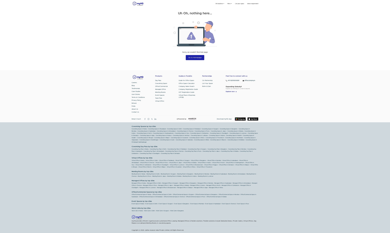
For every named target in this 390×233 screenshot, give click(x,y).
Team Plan (158, 98)
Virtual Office (159, 101)
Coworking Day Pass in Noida (140, 149)
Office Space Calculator (186, 83)
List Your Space (207, 83)
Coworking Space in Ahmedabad (166, 131)
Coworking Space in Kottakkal (236, 139)
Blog (133, 85)
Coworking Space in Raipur (162, 137)
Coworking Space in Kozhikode (234, 137)
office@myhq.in (249, 80)
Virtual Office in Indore (204, 162)
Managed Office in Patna (216, 187)
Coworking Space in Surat (167, 139)
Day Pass (158, 80)
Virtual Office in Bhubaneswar (194, 164)
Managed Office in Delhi (154, 183)
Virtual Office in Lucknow (177, 164)
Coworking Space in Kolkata (235, 131)
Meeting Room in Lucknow (205, 176)
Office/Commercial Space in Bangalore (206, 194)
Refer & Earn (206, 86)
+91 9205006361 (233, 80)
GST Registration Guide (186, 92)
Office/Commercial (161, 86)
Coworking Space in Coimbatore (199, 133)
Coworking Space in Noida (139, 129)
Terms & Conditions (138, 97)
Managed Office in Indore (197, 185)
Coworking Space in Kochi (144, 133)
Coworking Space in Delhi (174, 129)
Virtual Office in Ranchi (144, 167)
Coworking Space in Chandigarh (219, 133)
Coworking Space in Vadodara (184, 139)
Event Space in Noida (138, 203)
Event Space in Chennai (229, 203)
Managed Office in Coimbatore (230, 185)
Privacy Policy (136, 100)
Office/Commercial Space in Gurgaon (183, 194)
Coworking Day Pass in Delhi (158, 149)
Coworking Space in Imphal (217, 135)
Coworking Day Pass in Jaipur (211, 151)
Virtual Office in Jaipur (175, 162)
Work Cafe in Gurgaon (162, 210)
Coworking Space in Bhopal (145, 137)
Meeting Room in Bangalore (185, 174)
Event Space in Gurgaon (166, 203)
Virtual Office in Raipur (159, 167)
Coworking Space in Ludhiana (199, 135)
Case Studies (136, 91)
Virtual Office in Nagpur (211, 164)
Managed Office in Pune (150, 185)
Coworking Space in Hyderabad (146, 131)
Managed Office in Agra (200, 187)
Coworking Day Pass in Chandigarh (150, 153)
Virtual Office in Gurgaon (182, 160)
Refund (134, 103)
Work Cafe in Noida (137, 210)
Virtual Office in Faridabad (166, 160)
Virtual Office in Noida (138, 160)
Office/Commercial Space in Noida (141, 194)
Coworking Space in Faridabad (191, 129)
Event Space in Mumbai (197, 203)
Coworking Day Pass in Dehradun (170, 153)
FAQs (133, 106)
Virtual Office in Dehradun (226, 164)
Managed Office (160, 89)
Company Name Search (186, 86)
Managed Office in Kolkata (181, 185)
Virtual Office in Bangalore (198, 160)
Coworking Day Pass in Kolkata (229, 151)
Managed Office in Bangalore (188, 183)
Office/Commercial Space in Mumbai (229, 194)
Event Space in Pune (243, 203)
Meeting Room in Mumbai (201, 174)
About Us (135, 109)
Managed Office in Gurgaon (170, 183)
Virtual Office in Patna (189, 167)
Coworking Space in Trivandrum (215, 137)
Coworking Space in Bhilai (201, 139)
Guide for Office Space (186, 80)
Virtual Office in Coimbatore (143, 164)
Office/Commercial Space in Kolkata (216, 196)
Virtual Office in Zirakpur (242, 164)
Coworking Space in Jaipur (218, 131)
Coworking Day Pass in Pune (193, 151)
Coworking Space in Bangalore (228, 129)
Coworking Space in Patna (196, 137)
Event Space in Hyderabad (212, 203)
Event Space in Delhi (151, 203)
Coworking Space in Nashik (234, 135)
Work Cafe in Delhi (149, 210)
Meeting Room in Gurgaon (168, 174)
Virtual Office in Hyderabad (230, 160)
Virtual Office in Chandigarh (160, 164)
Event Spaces (160, 95)
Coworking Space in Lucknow (238, 133)
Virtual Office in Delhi (152, 160)
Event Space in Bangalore (181, 203)
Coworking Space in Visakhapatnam (163, 133)
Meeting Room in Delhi (152, 174)
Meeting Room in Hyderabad (218, 174)
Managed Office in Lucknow (148, 187)
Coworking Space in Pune (202, 131)
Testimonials (136, 88)
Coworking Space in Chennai (185, 131)
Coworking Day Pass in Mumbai (237, 149)
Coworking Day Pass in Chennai (174, 151)
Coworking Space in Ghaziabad (157, 129)
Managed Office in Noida (139, 183)
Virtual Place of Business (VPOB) (187, 96)
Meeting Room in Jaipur (159, 176)
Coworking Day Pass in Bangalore (217, 149)
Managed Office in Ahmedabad (241, 183)
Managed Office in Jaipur (165, 185)
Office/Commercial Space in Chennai (174, 196)
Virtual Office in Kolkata (189, 162)
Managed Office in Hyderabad (222, 183)
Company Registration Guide (188, 89)
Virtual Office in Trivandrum (204, 167)
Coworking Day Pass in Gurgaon (197, 149)
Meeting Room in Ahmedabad (236, 174)
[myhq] (138, 4)
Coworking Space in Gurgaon (210, 129)
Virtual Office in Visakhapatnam (235, 162)
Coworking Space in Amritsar (181, 135)
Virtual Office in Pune (161, 162)
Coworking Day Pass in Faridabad (176, 149)
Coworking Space (161, 83)
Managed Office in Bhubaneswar (166, 187)
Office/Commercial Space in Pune (195, 196)
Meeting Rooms (160, 92)
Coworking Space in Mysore (218, 139)
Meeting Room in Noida (138, 174)
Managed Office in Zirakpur (185, 187)
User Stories (136, 94)
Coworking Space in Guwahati (179, 137)
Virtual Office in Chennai (147, 162)
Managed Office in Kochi (213, 185)
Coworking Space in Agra (147, 135)
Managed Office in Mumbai (205, 183)
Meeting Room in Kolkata (174, 176)
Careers (134, 82)
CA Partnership (207, 80)
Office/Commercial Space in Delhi (161, 194)
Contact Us (135, 112)
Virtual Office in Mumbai (214, 160)
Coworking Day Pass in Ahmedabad (153, 151)
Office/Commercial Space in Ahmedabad (150, 196)
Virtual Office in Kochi (218, 162)
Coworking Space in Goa (182, 133)
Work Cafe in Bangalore (177, 210)
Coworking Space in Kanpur (164, 135)
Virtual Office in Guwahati (174, 167)
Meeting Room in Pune (144, 176)
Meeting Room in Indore (190, 176)
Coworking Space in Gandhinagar (148, 139)
